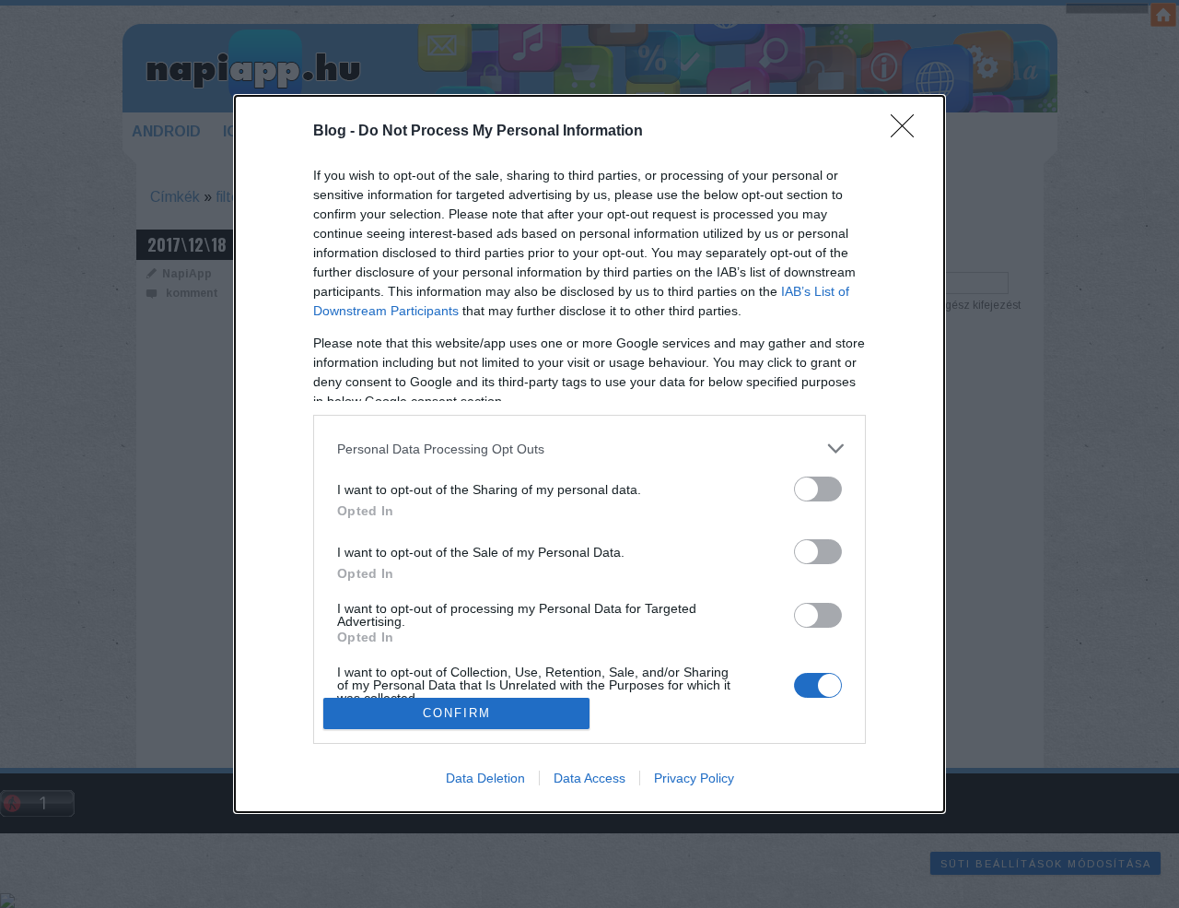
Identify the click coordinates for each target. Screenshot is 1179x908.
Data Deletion (485, 778)
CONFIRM (457, 713)
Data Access (589, 778)
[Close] (908, 131)
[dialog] (589, 454)
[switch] (818, 489)
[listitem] (589, 448)
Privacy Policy (694, 778)
